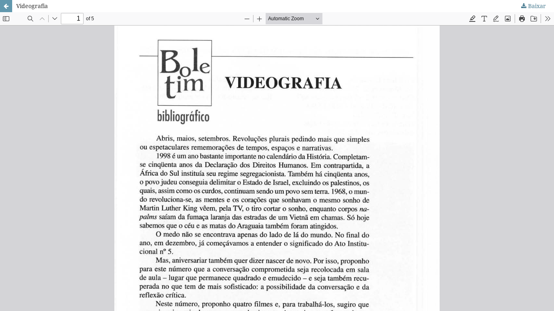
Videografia (32, 6)
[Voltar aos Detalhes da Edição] (6, 6)
